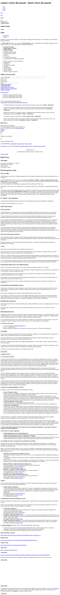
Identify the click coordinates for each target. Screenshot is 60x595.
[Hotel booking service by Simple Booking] (7, 87)
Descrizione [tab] (6, 35)
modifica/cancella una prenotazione (9, 88)
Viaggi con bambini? (5, 90)
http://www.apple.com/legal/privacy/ (9, 550)
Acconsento (3, 593)
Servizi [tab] (5, 37)
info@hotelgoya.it (20, 128)
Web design (3, 146)
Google (2, 130)
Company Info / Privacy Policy (24, 143)
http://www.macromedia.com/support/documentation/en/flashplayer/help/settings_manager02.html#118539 (25, 555)
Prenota (6, 154)
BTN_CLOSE (4, 351)
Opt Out (15, 496)
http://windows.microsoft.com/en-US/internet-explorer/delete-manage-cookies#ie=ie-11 (21, 535)
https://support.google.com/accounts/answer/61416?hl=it (14, 545)
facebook (3, 129)
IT (4, 6)
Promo (2, 83)
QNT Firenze (16, 146)
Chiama (2, 154)
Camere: (3, 81)
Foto (2, 12)
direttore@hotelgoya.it (19, 325)
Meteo (2, 17)
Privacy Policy (19, 467)
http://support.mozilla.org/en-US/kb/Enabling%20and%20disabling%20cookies (19, 540)
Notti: (2, 78)
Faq (1, 15)
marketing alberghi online (26, 146)
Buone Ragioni (4, 92)
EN (4, 10)
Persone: (3, 80)
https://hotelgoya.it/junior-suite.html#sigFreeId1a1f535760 (14, 102)
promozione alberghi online (39, 146)
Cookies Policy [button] (13, 143)
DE (4, 7)
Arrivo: (2, 77)
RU (4, 9)
